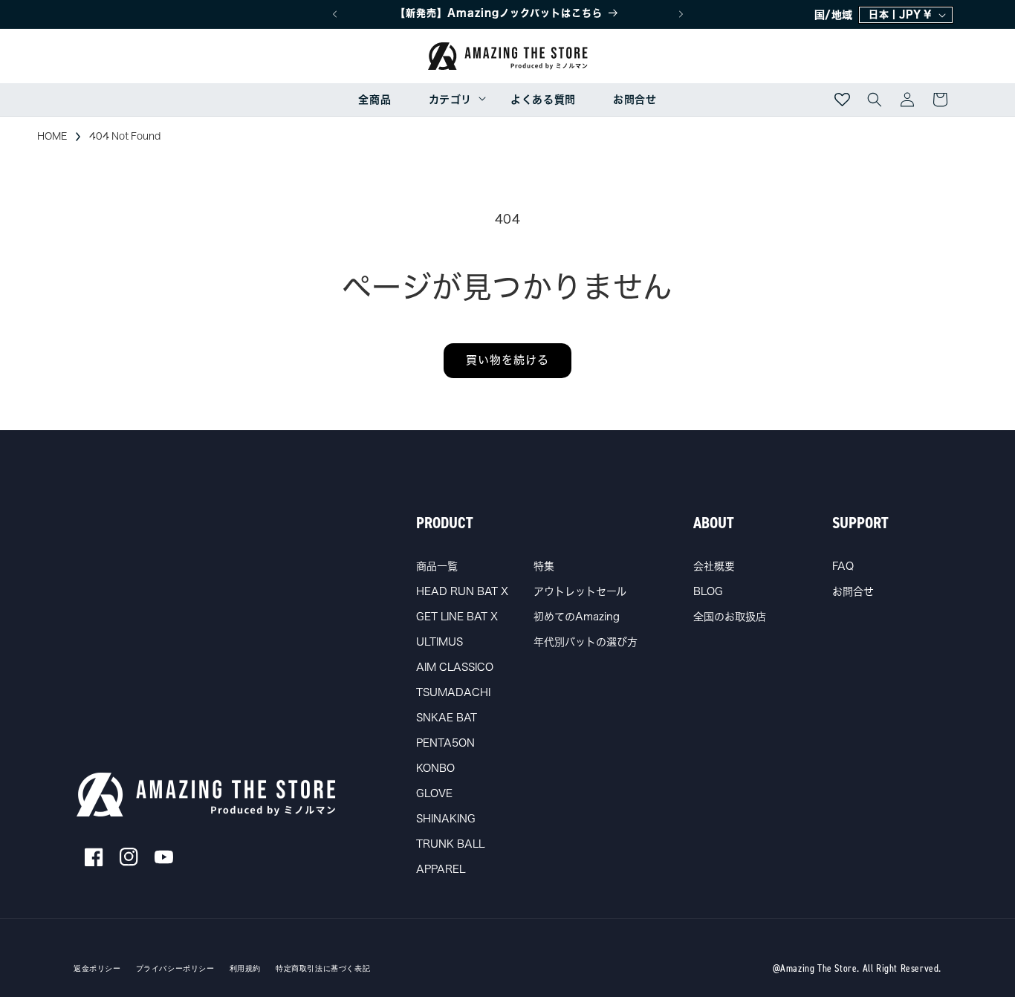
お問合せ (853, 591)
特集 (544, 566)
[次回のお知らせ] (680, 14)
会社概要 (714, 566)
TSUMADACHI (453, 692)
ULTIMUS (439, 642)
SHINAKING (446, 818)
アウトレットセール (580, 591)
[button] (450, 99)
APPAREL (440, 869)
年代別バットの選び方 (586, 642)
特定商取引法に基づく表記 (323, 968)
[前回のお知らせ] (334, 14)
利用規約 (245, 968)
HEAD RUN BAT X (462, 591)
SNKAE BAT (446, 717)
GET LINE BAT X (457, 616)
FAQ (843, 566)
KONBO (435, 768)
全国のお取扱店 (729, 616)
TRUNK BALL (450, 844)
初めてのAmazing (577, 616)
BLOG (708, 591)
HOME (52, 136)
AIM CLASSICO (454, 667)
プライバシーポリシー (175, 968)
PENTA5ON (445, 743)
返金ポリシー (97, 968)
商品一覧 (437, 566)
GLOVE (434, 793)
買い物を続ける (507, 360)
